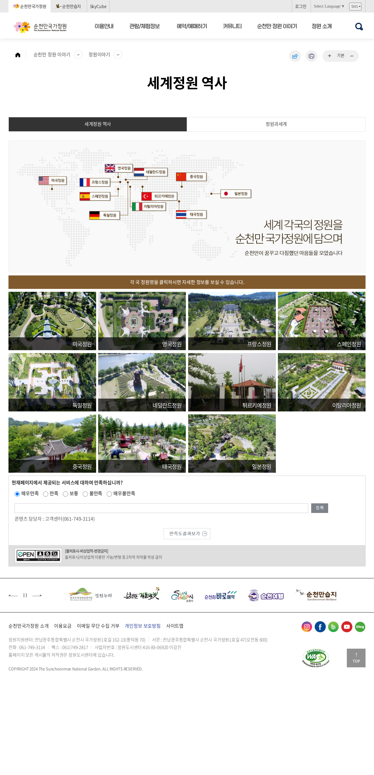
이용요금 (62, 625)
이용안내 (104, 25)
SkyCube (98, 6)
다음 (37, 595)
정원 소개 (322, 25)
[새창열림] (315, 658)
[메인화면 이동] (20, 54)
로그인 (301, 6)
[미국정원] (52, 320)
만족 (54, 493)
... (330, 56)
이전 (13, 595)
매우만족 (30, 493)
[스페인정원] (322, 320)
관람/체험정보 (145, 25)
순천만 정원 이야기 (277, 25)
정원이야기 (99, 54)
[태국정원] (142, 442)
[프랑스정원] (232, 320)
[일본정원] (232, 442)
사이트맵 (174, 625)
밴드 (333, 626)
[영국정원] (142, 320)
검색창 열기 (359, 26)
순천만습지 (71, 6)
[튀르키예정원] (232, 381)
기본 (340, 55)
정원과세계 (276, 123)
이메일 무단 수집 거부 (98, 625)
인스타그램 (306, 626)
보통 (74, 493)
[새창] (86, 594)
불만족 (96, 493)
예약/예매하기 (192, 25)
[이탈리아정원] (322, 381)
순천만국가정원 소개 (28, 625)
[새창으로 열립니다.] (187, 533)
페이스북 (320, 626)
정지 (25, 595)
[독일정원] (52, 381)
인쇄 (311, 56)
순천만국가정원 (33, 6)
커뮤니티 (232, 25)
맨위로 (356, 658)
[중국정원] (52, 442)
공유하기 (295, 56)
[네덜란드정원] (142, 381)
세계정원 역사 (97, 123)
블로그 (360, 626)
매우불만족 (124, 493)
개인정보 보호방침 (143, 625)
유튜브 (346, 626)
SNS (354, 6)
